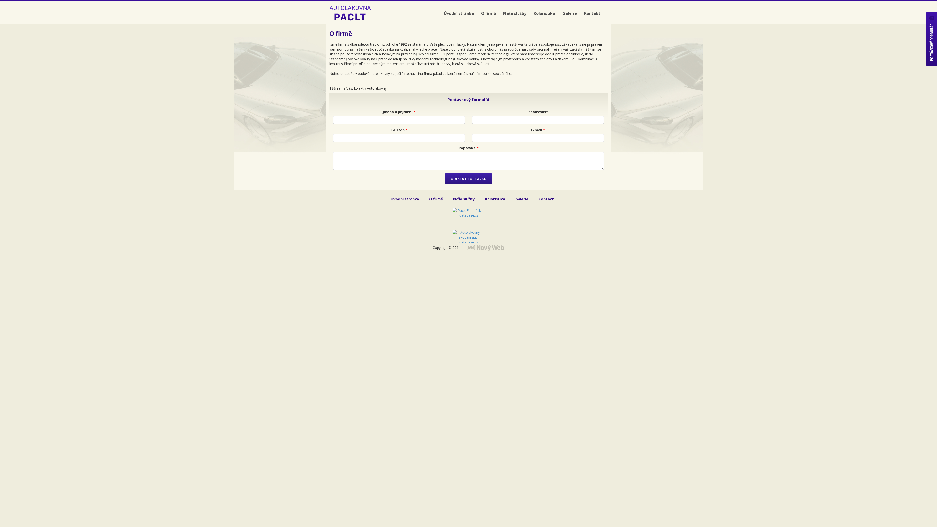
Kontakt (592, 13)
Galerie (569, 13)
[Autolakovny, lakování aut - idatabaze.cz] (468, 235)
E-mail (538, 130)
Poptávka (469, 148)
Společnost (538, 112)
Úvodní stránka (459, 13)
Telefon (399, 130)
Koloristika (544, 13)
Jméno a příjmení (399, 112)
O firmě (488, 13)
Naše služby (514, 13)
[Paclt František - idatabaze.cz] (468, 219)
